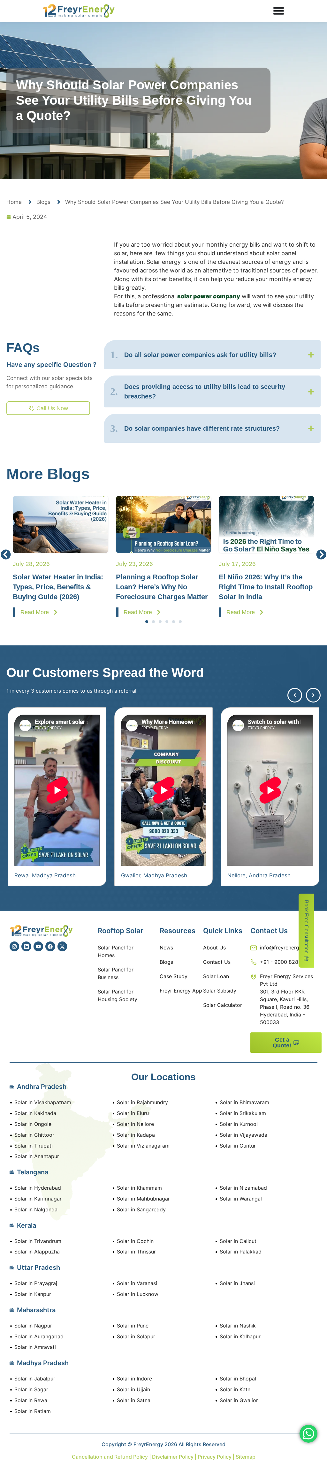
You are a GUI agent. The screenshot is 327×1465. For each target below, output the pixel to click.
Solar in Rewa (30, 1400)
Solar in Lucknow (137, 1294)
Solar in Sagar (31, 1389)
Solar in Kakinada (35, 1113)
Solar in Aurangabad (39, 1336)
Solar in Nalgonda (35, 1209)
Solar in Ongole (32, 1124)
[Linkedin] (26, 946)
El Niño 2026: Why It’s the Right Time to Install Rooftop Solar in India (250, 587)
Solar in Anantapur (36, 1156)
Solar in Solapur (136, 1336)
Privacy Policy (214, 1457)
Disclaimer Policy (173, 1457)
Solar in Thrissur (136, 1251)
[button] (6, 554)
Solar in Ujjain (133, 1389)
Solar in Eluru (133, 1113)
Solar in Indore (134, 1378)
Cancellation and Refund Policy (110, 1457)
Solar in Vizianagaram (143, 1145)
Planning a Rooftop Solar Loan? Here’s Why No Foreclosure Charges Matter (146, 587)
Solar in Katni (236, 1389)
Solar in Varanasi (137, 1283)
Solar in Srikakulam (243, 1113)
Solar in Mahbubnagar (143, 1198)
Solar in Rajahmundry (142, 1102)
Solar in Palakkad (241, 1251)
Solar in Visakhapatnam (42, 1102)
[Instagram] (14, 946)
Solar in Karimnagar (38, 1198)
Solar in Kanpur (32, 1294)
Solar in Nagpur (33, 1325)
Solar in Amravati (35, 1347)
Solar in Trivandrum (37, 1241)
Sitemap (245, 1457)
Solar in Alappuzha (37, 1251)
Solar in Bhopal (238, 1378)
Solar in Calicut (238, 1241)
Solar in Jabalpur (34, 1378)
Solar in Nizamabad (243, 1188)
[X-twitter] (62, 946)
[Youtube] (38, 946)
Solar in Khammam (139, 1188)
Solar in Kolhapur (240, 1336)
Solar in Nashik (238, 1325)
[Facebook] (50, 946)
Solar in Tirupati (33, 1145)
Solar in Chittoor (34, 1135)
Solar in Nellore (135, 1124)
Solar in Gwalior (239, 1400)
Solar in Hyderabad (37, 1188)
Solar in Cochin (135, 1241)
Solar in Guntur (238, 1145)
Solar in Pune (132, 1325)
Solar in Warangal (241, 1198)
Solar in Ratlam (32, 1411)
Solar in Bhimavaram (244, 1102)
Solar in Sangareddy (141, 1209)
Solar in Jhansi (237, 1283)
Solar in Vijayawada (243, 1135)
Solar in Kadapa (136, 1135)
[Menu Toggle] (279, 11)
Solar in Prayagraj (35, 1283)
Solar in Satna (133, 1400)
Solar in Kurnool (239, 1124)
